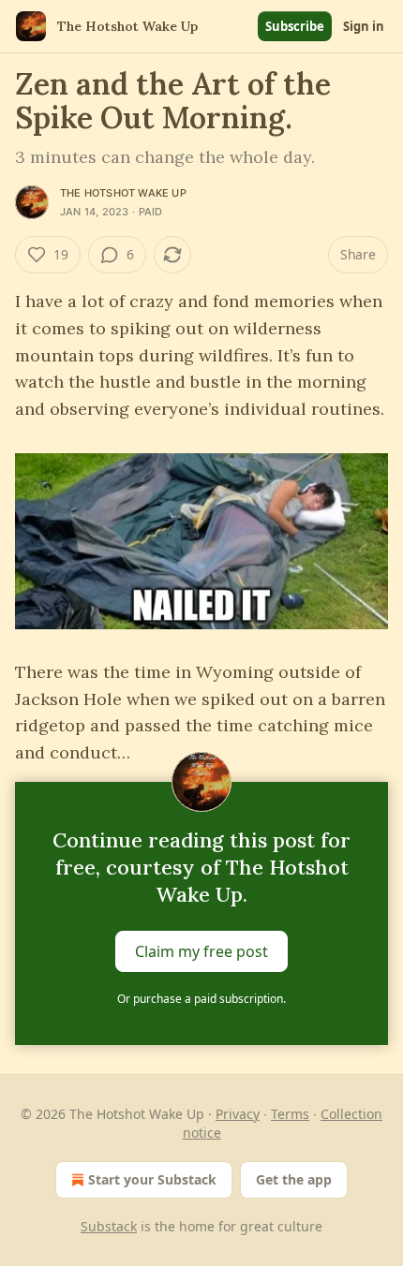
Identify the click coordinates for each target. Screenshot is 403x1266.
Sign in (363, 26)
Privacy (238, 1114)
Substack (109, 1226)
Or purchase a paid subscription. (201, 999)
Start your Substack (152, 1179)
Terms (290, 1114)
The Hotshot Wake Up (123, 192)
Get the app (294, 1179)
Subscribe (294, 26)
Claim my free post (201, 951)
